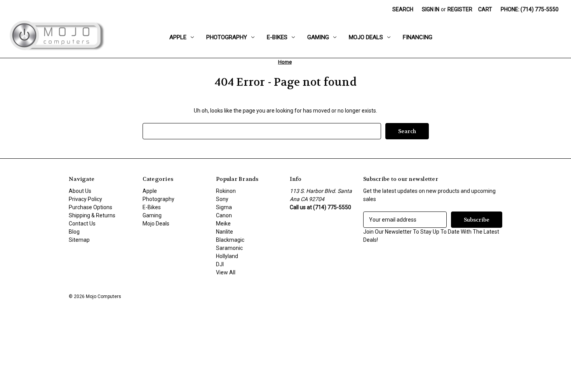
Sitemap (79, 240)
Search (402, 9)
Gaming (318, 37)
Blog (74, 232)
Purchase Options (90, 207)
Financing (417, 37)
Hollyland (227, 256)
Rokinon (226, 191)
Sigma (224, 207)
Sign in (430, 9)
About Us (80, 191)
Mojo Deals (366, 37)
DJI (220, 264)
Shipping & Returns (92, 215)
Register (459, 9)
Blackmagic (230, 240)
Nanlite (224, 232)
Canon (224, 215)
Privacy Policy (85, 199)
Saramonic (229, 248)
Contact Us (82, 223)
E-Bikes (277, 37)
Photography (226, 37)
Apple (177, 37)
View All (225, 272)
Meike (223, 223)
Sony (222, 199)
